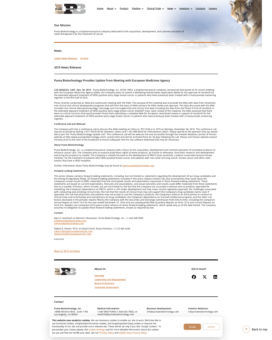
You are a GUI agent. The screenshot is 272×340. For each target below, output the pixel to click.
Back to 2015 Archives (67, 251)
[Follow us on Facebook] (193, 278)
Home (100, 8)
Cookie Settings (97, 329)
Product (124, 8)
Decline (211, 326)
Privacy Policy (106, 332)
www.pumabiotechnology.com (138, 165)
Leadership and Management (110, 279)
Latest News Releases (65, 58)
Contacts (200, 8)
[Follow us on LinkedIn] (215, 278)
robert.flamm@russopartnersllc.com (73, 231)
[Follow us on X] (204, 278)
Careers (213, 8)
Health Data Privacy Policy (133, 332)
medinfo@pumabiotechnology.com (115, 314)
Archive (84, 58)
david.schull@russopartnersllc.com (72, 233)
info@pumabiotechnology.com (70, 220)
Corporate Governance (106, 287)
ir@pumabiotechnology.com (69, 223)
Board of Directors (104, 283)
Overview (99, 275)
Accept (192, 326)
